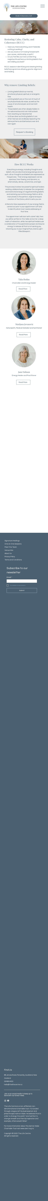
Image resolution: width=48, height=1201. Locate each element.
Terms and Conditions (13, 560)
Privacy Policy (10, 557)
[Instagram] (5, 1100)
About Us (8, 553)
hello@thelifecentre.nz (13, 1084)
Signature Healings (12, 541)
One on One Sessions (13, 544)
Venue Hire (9, 550)
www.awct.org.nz (27, 1128)
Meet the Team (11, 547)
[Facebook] (8, 1100)
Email (9, 577)
